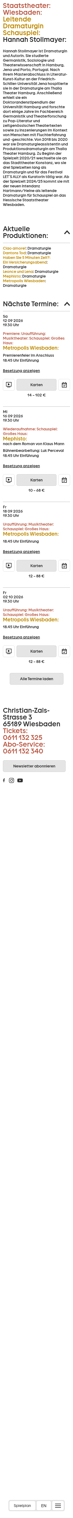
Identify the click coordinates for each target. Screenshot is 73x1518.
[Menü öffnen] (58, 1505)
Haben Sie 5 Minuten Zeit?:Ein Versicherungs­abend (26, 260)
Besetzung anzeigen (21, 370)
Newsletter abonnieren (34, 766)
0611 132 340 (23, 751)
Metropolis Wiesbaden (24, 281)
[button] (36, 232)
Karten (36, 384)
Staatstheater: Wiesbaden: (27, 9)
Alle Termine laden (36, 678)
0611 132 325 (22, 737)
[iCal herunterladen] (64, 385)
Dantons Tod (14, 253)
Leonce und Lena (18, 271)
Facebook (4, 780)
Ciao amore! (14, 248)
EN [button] (44, 1505)
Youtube (20, 780)
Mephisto (11, 276)
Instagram (11, 780)
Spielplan (22, 1505)
